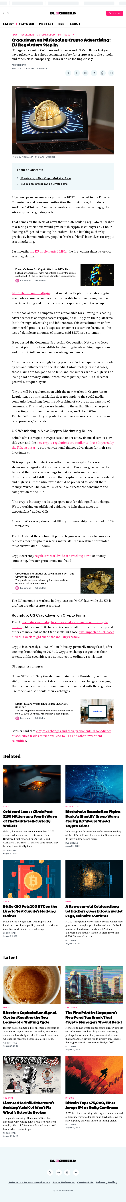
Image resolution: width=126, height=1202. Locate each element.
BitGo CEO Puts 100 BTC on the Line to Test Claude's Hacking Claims (30, 911)
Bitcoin (69, 1098)
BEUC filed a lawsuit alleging (31, 293)
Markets (8, 1008)
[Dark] (4, 13)
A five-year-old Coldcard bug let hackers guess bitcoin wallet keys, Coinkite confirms (94, 911)
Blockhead (9, 850)
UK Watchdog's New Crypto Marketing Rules (45, 178)
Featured (26, 24)
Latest (8, 24)
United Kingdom (46, 35)
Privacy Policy (107, 1182)
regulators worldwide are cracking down (63, 556)
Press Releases (64, 1182)
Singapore (71, 1008)
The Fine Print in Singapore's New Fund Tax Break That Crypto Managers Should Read (93, 1017)
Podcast (46, 24)
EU (59, 35)
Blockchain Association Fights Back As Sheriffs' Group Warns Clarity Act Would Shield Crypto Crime (92, 818)
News (15, 35)
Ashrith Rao (19, 65)
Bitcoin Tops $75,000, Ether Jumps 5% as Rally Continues (91, 1105)
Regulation (27, 35)
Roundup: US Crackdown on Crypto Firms (43, 183)
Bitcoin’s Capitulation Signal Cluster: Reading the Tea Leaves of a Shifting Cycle (29, 1017)
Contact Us (85, 1182)
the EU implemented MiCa (48, 252)
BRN (61, 24)
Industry (69, 35)
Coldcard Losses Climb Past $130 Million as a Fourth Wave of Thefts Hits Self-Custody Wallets (30, 818)
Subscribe (114, 13)
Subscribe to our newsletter (29, 1182)
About (75, 24)
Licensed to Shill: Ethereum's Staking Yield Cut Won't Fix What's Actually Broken (28, 1107)
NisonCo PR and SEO (33, 157)
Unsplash (51, 157)
